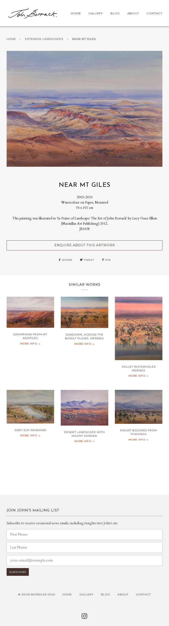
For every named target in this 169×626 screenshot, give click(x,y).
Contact (154, 13)
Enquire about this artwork (84, 245)
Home (76, 13)
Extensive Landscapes (44, 39)
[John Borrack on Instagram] (85, 617)
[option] (84, 109)
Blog (115, 13)
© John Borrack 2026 (36, 594)
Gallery (95, 13)
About (133, 13)
